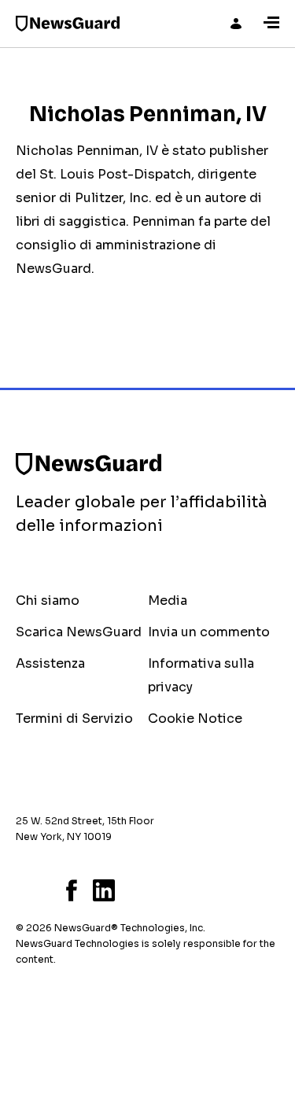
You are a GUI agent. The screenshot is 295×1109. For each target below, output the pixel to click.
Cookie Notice (195, 718)
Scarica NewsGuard (79, 632)
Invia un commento (209, 632)
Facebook (71, 890)
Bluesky (20, 890)
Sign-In (236, 23)
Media (167, 600)
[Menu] (271, 23)
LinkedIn (104, 890)
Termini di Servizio (74, 718)
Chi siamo (47, 600)
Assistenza (50, 663)
